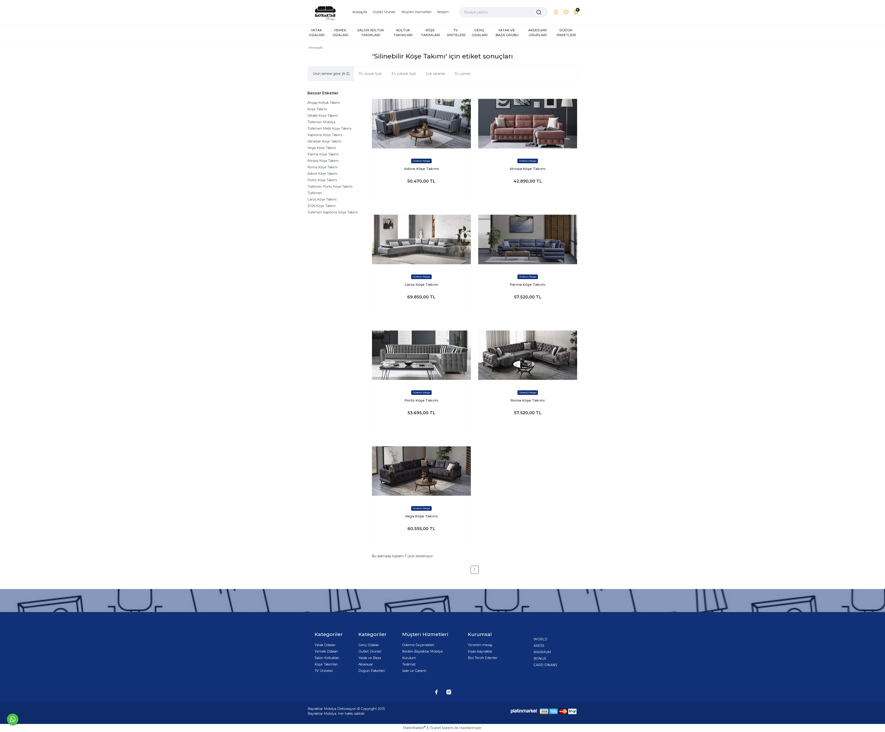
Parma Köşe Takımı (323, 154)
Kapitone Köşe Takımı (324, 135)
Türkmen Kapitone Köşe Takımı (332, 212)
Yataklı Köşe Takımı (322, 116)
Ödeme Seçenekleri (418, 645)
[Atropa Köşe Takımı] (527, 123)
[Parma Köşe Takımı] (527, 239)
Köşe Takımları (326, 664)
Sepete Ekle (421, 195)
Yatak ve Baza (369, 658)
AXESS (539, 646)
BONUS (540, 658)
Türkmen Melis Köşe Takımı (329, 128)
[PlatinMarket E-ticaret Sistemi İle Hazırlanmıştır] (524, 711)
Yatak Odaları (325, 645)
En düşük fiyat (370, 74)
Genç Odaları (368, 645)
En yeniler (463, 74)
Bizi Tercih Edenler (482, 658)
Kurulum (409, 658)
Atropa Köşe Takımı (323, 161)
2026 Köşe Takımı (321, 206)
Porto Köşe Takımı (322, 180)
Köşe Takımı (317, 109)
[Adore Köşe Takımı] (421, 123)
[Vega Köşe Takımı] (421, 471)
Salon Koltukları (327, 658)
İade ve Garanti (414, 671)
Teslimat (409, 664)
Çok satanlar (435, 74)
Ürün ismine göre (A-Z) (331, 74)
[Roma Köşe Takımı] (527, 355)
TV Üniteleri (324, 671)
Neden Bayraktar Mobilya (422, 651)
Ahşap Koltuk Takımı (323, 103)
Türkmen (314, 193)
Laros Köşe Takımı (321, 199)
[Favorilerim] (566, 12)
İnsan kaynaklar (480, 651)
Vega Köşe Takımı (321, 148)
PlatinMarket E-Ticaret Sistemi (428, 728)
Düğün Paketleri (371, 671)
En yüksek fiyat (404, 74)
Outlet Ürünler (369, 651)
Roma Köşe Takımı (322, 167)
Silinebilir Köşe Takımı (324, 141)
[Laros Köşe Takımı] (421, 239)
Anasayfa (316, 47)
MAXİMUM (542, 652)
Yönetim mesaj (480, 645)
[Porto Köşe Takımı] (421, 355)
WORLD (540, 639)
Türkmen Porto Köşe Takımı (329, 186)
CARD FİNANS (545, 665)
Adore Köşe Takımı (322, 174)
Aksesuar (365, 664)
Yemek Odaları (326, 651)
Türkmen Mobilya (321, 122)
